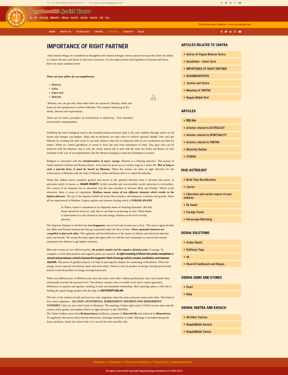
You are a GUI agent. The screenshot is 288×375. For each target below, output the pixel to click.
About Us (65, 32)
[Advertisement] (158, 13)
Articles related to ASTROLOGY (205, 128)
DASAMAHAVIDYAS (197, 76)
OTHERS (191, 156)
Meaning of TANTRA (198, 90)
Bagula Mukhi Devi (197, 97)
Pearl (189, 287)
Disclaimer (115, 361)
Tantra (98, 32)
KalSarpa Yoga (195, 249)
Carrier (190, 187)
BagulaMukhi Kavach (199, 324)
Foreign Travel (195, 212)
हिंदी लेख (191, 120)
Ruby (189, 294)
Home (52, 32)
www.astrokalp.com (231, 24)
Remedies (99, 361)
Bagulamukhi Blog (182, 361)
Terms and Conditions (136, 361)
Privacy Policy (160, 361)
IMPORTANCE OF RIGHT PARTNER (206, 68)
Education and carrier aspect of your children (208, 196)
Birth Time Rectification (201, 180)
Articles (113, 32)
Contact (128, 32)
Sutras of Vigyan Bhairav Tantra (206, 54)
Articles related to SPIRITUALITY (206, 135)
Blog (141, 32)
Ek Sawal (191, 205)
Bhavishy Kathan (196, 149)
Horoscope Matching (199, 219)
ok (187, 257)
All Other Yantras (196, 317)
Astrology (83, 32)
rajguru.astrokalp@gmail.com (108, 3)
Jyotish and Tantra (197, 83)
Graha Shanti (194, 242)
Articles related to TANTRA (202, 142)
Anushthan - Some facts (201, 61)
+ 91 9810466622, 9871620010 (67, 3)
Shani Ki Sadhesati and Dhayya (205, 264)
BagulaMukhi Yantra (198, 331)
